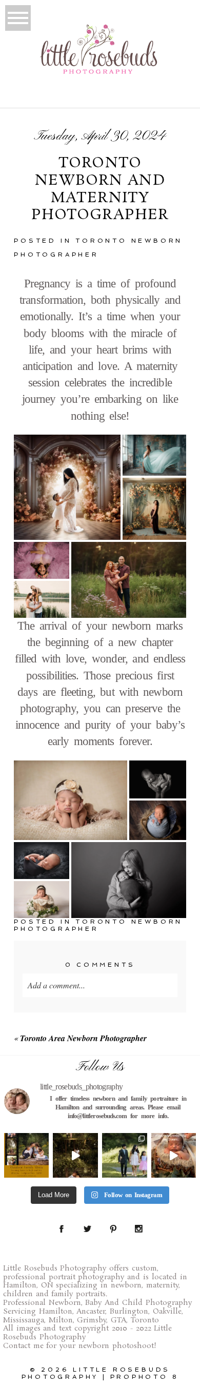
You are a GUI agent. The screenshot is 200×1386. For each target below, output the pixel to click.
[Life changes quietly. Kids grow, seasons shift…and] (124, 1155)
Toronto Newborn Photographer (98, 925)
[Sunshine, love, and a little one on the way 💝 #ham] (75, 1155)
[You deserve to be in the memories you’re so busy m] (26, 1155)
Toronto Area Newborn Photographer (83, 1038)
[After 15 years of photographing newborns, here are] (173, 1155)
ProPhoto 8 (144, 1376)
